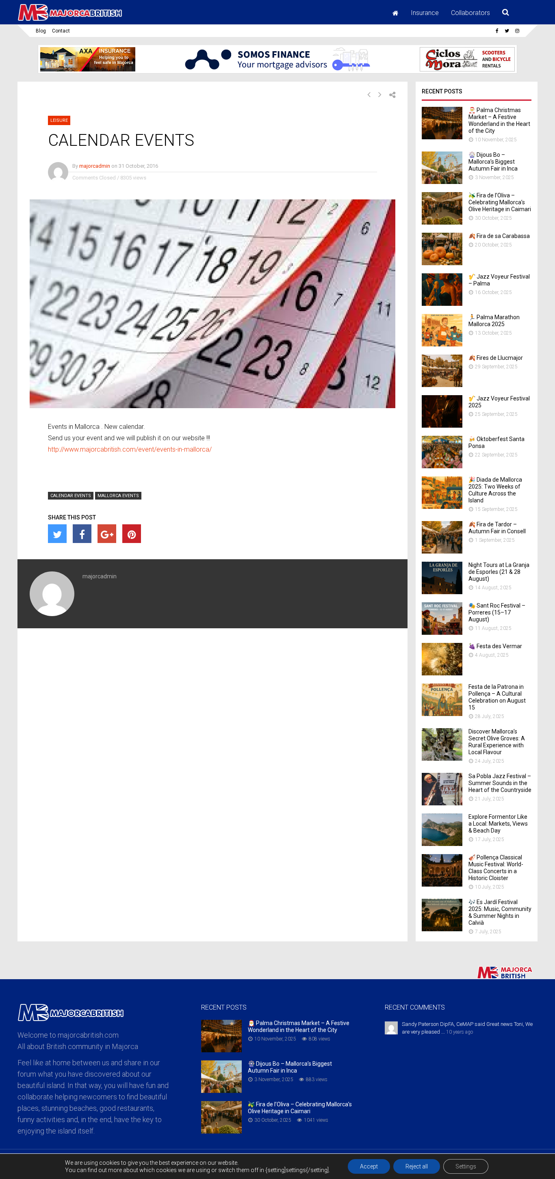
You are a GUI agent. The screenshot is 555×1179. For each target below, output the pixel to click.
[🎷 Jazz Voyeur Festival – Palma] (442, 303)
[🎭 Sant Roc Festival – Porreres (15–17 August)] (442, 632)
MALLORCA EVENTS (118, 495)
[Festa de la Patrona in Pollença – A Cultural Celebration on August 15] (442, 714)
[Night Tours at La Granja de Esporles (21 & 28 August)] (442, 592)
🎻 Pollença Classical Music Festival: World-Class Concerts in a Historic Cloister (495, 867)
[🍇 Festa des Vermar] (442, 673)
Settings (465, 1166)
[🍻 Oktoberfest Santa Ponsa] (442, 466)
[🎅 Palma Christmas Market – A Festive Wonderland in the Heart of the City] (442, 137)
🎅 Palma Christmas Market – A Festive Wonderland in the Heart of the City (499, 120)
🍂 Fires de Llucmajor (495, 358)
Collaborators (470, 13)
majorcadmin (94, 166)
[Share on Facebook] (82, 533)
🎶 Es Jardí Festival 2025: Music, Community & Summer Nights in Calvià (499, 912)
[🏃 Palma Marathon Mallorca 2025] (442, 344)
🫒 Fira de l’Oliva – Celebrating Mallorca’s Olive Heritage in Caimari (499, 202)
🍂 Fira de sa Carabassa (499, 236)
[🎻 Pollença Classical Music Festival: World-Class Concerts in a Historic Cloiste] (442, 884)
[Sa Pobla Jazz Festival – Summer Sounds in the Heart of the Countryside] (442, 803)
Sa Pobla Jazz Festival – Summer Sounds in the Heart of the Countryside (499, 783)
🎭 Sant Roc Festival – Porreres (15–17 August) (496, 612)
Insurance (425, 13)
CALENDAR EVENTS (70, 495)
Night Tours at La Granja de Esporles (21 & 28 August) (498, 572)
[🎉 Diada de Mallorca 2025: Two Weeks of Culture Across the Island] (442, 507)
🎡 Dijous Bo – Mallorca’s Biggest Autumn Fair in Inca (493, 161)
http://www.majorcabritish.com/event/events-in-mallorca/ (130, 449)
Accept (369, 1166)
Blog (41, 31)
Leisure (59, 120)
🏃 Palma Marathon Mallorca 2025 (494, 320)
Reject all (416, 1166)
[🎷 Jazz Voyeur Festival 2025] (442, 425)
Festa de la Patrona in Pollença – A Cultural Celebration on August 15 (497, 697)
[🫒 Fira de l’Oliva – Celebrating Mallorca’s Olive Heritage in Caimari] (442, 222)
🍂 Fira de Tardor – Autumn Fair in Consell (497, 527)
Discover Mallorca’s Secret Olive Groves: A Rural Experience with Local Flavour (496, 741)
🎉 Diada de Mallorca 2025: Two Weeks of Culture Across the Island (495, 490)
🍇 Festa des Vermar (495, 646)
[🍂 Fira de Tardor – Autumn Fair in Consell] (442, 551)
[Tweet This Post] (57, 533)
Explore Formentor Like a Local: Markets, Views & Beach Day (498, 823)
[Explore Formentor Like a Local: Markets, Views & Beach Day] (442, 844)
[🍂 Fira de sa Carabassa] (442, 263)
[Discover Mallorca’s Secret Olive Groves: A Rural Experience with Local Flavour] (442, 758)
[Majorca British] (70, 19)
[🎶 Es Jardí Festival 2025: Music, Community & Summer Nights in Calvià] (442, 929)
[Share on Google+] (107, 533)
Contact (61, 31)
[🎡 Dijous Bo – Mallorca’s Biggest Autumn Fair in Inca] (442, 182)
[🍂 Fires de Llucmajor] (442, 385)
